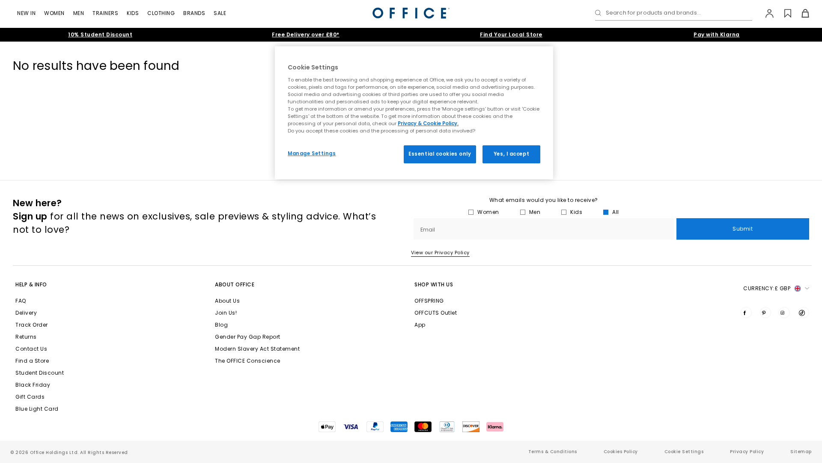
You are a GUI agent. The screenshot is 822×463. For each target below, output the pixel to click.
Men (78, 13)
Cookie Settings (684, 451)
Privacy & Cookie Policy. (428, 123)
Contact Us (31, 348)
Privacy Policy (747, 451)
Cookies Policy (621, 451)
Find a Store (32, 360)
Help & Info (31, 284)
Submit (743, 228)
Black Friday (32, 384)
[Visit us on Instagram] (784, 312)
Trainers (105, 13)
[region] (414, 112)
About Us (227, 300)
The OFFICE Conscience (247, 360)
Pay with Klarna (717, 34)
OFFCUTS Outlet (435, 312)
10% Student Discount (100, 34)
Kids (133, 13)
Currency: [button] (766, 288)
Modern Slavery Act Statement (257, 348)
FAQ (20, 300)
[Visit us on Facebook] (746, 312)
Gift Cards (30, 396)
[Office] (411, 13)
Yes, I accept (511, 153)
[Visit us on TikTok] (803, 312)
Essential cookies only (439, 153)
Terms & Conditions (552, 451)
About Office (234, 284)
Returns (26, 336)
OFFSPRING (429, 300)
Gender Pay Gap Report (247, 336)
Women (54, 13)
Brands (194, 13)
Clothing (161, 13)
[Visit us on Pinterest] (765, 312)
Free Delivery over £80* (306, 34)
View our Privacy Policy (440, 252)
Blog (221, 324)
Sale (220, 13)
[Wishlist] (782, 13)
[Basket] (800, 13)
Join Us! (226, 312)
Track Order (31, 324)
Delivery (26, 312)
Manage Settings (312, 153)
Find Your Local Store (511, 34)
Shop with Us (433, 284)
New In (26, 13)
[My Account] (765, 13)
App (420, 324)
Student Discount (39, 372)
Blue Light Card (37, 408)
